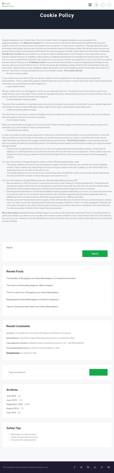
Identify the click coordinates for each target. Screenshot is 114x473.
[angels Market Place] (8, 5)
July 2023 (11, 396)
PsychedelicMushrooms (17, 348)
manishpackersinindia (16, 343)
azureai (9, 333)
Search (9, 247)
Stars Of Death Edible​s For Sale (46, 348)
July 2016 (11, 412)
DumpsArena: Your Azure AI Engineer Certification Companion (43, 333)
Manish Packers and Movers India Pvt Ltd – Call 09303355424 (57, 343)
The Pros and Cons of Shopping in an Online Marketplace (32, 292)
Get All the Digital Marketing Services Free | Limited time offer (48, 338)
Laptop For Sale (29, 353)
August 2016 (12, 408)
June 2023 (11, 400)
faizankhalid (12, 338)
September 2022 (14, 404)
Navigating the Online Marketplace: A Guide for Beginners (32, 299)
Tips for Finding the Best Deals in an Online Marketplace (32, 306)
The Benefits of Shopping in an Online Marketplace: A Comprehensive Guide (41, 278)
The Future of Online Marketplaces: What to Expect (29, 285)
